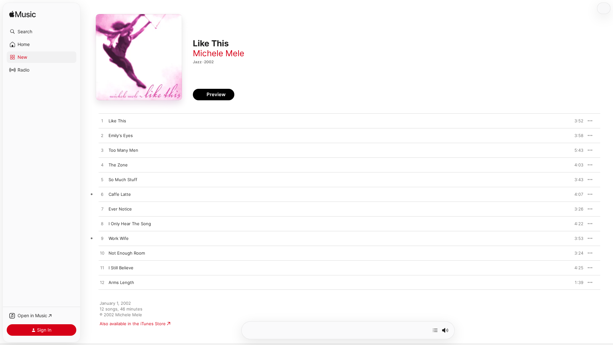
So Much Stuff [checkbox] (123, 179)
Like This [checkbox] (117, 120)
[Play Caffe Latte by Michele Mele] (102, 194)
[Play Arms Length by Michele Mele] (102, 283)
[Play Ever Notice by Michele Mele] (102, 209)
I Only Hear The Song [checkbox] (130, 223)
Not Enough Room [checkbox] (127, 253)
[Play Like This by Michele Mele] (102, 121)
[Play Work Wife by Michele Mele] (102, 238)
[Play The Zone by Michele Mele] (102, 165)
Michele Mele (218, 53)
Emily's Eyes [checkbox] (121, 135)
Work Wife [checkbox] (119, 238)
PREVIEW (576, 121)
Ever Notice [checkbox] (120, 208)
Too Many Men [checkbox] (123, 150)
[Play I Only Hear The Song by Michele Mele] (102, 224)
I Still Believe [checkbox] (121, 267)
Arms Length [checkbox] (121, 282)
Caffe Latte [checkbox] (120, 194)
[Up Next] (435, 330)
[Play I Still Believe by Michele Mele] (102, 268)
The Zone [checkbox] (118, 164)
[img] (22, 14)
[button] (41, 31)
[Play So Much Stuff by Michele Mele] (102, 180)
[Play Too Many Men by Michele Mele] (102, 150)
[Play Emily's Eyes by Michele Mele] (102, 136)
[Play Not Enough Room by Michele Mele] (102, 253)
